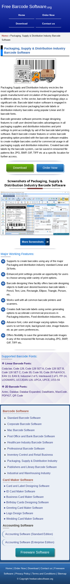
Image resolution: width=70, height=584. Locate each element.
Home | (9, 568)
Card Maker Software (18, 480)
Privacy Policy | (23, 573)
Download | (34, 568)
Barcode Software (16, 411)
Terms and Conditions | (44, 573)
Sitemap (62, 573)
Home (5, 35)
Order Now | (20, 568)
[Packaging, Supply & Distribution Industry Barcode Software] (35, 234)
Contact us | (47, 568)
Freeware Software (35, 552)
